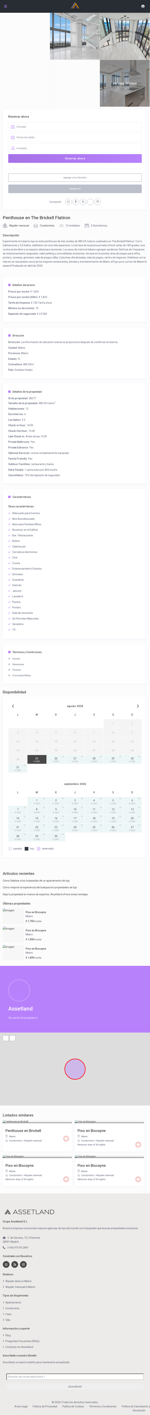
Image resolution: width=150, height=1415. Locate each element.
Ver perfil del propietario (23, 1017)
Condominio (47, 225)
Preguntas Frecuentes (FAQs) (22, 1341)
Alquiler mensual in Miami (20, 1287)
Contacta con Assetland (19, 1347)
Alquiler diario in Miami (18, 1281)
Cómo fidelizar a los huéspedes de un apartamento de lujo (36, 880)
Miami (21, 347)
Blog (8, 1335)
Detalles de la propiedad (27, 391)
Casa (8, 1314)
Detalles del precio (23, 285)
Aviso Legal (21, 1406)
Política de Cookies (73, 1406)
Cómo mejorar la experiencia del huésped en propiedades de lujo (40, 887)
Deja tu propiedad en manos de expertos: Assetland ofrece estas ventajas (45, 894)
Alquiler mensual (19, 225)
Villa (7, 1320)
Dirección (18, 335)
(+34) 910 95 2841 (18, 1247)
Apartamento (13, 1302)
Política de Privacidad (45, 1406)
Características (21, 496)
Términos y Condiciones (27, 652)
